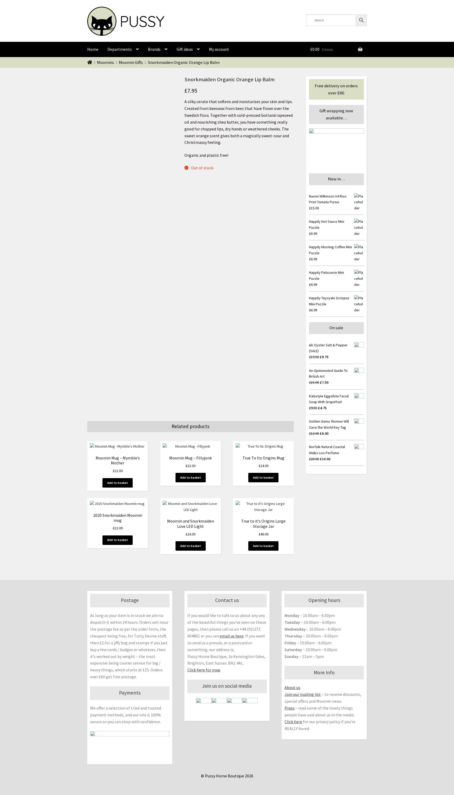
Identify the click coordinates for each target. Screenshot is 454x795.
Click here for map (203, 669)
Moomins (105, 62)
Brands (154, 49)
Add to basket (117, 483)
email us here (232, 636)
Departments (119, 49)
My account (219, 49)
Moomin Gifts (131, 62)
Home (92, 49)
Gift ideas (185, 49)
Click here (293, 721)
